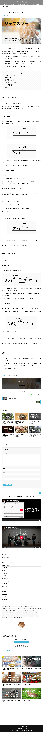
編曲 (4, 589)
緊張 (17, 615)
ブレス (28, 610)
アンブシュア (33, 606)
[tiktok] (21, 646)
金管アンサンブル (31, 615)
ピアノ (24, 610)
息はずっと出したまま (11, 79)
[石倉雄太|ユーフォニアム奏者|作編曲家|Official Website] (21, 1)
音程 (3, 617)
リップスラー (15, 375)
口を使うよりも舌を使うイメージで (13, 80)
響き (11, 617)
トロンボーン (38, 608)
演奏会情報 (6, 581)
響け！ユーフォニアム (18, 617)
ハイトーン (4, 610)
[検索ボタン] (41, 1)
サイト (4, 476)
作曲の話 (6, 565)
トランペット (31, 608)
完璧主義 (28, 614)
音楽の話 (5, 599)
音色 (7, 617)
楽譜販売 (4, 615)
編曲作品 (5, 591)
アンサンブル (26, 606)
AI (3, 606)
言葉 (25, 615)
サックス (10, 608)
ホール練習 (34, 610)
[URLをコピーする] (38, 394)
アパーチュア (19, 606)
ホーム (14, 728)
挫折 (32, 614)
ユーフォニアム (9, 375)
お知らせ (6, 557)
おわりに (7, 87)
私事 (5, 586)
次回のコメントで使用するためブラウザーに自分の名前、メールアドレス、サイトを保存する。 (21, 481)
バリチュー (18, 610)
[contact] (27, 646)
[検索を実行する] (40, 493)
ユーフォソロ (5, 612)
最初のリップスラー (9, 77)
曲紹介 (5, 575)
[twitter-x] (17, 646)
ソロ (14, 608)
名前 (4, 468)
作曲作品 (5, 567)
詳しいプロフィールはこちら (21, 642)
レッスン (25, 612)
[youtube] (25, 646)
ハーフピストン (10, 85)
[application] (21, 510)
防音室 (37, 615)
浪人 (8, 615)
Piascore (13, 606)
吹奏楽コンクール (18, 614)
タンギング (19, 608)
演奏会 (13, 615)
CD (4, 554)
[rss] (24, 726)
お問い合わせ (27, 728)
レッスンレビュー (7, 562)
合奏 (4, 570)
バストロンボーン (11, 610)
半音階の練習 (9, 84)
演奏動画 (5, 583)
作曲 (36, 612)
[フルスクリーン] (39, 520)
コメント (5, 453)
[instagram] (19, 646)
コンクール (4, 608)
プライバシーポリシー (20, 728)
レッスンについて (7, 560)
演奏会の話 (6, 578)
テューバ (25, 608)
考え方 (5, 597)
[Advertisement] (21, 712)
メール (4, 472)
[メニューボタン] (1, 1)
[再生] (3, 520)
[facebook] (16, 646)
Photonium (7, 606)
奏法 (3, 15)
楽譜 (36, 614)
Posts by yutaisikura (6, 650)
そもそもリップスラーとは (10, 75)
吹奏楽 (11, 614)
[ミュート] (38, 520)
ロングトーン (31, 612)
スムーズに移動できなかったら (11, 82)
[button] (5, 394)
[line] (23, 646)
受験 (3, 614)
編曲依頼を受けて (7, 594)
